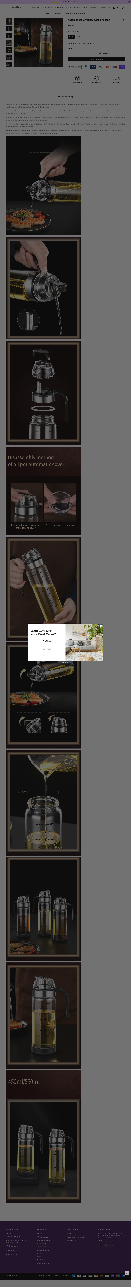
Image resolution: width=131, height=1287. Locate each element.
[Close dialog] (101, 625)
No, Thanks (47, 649)
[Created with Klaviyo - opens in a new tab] (65, 662)
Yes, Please (47, 641)
